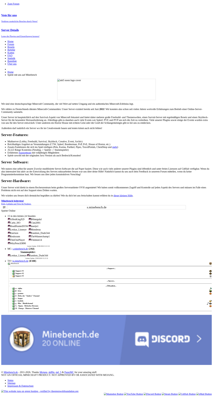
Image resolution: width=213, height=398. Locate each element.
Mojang (43, 372)
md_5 (58, 372)
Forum (10, 44)
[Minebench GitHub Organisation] (187, 394)
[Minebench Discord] (106, 364)
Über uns (12, 64)
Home (10, 41)
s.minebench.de (20, 248)
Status (10, 380)
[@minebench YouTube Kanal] (133, 394)
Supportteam (25, 152)
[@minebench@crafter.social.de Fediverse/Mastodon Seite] (113, 394)
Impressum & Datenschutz (20, 386)
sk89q (51, 372)
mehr (114, 147)
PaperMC (69, 372)
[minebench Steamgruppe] (170, 394)
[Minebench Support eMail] (204, 394)
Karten (10, 52)
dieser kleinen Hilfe (123, 195)
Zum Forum (13, 3)
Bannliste (12, 61)
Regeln (11, 47)
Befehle (11, 50)
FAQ (9, 55)
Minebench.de (11, 372)
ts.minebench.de (20, 261)
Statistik (11, 58)
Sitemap (11, 383)
